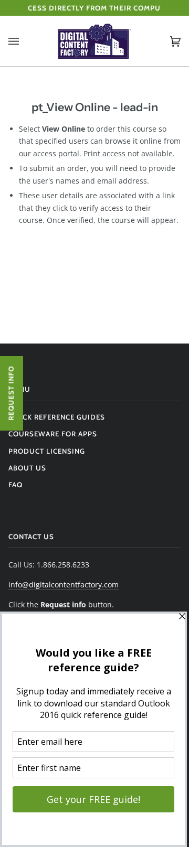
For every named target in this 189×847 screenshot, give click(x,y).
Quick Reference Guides (56, 417)
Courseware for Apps (52, 434)
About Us (27, 468)
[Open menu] (24, 41)
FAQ (15, 484)
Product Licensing (46, 451)
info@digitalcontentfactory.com (63, 584)
